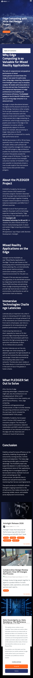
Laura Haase (18, 577)
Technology (6, 537)
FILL (15, 267)
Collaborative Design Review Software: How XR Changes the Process (15, 571)
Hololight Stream (7, 540)
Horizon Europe (6, 32)
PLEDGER (6, 189)
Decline (16, 671)
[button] (31, 0)
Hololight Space (21, 537)
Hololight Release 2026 (13, 523)
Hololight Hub (16, 540)
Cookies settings (16, 662)
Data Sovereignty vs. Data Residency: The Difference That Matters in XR (14, 621)
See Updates (26, 544)
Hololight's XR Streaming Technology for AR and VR (15, 219)
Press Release (12, 537)
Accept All (16, 666)
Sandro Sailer (9, 526)
